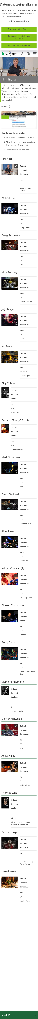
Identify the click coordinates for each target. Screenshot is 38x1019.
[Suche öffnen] (22, 53)
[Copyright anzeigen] (35, 73)
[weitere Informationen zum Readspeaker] (9, 106)
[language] (28, 53)
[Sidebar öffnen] (34, 53)
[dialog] (19, 25)
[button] (19, 120)
